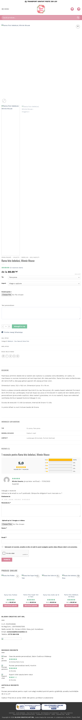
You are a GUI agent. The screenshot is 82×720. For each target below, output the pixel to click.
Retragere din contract (50, 713)
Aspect (4, 283)
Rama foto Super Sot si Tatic (30, 595)
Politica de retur (33, 713)
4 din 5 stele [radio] (17, 499)
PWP (78, 717)
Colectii (16, 257)
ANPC (53, 714)
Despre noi (60, 714)
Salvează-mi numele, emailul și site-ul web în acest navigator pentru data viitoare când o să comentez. (41, 547)
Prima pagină (6, 257)
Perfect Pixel (70, 717)
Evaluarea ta (6, 496)
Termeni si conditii (43, 714)
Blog (68, 714)
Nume (4, 528)
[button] (5, 9)
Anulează (77, 274)
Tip (3, 277)
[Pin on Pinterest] (17, 356)
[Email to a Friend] (14, 356)
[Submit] (78, 17)
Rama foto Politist (10, 595)
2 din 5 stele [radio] (5, 499)
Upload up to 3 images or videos (13, 520)
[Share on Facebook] (7, 356)
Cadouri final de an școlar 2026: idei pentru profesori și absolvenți (27, 698)
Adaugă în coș (19, 326)
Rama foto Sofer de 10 (51, 595)
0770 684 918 (13, 634)
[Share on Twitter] (10, 356)
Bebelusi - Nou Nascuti (30, 257)
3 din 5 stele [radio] (10, 499)
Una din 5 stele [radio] (2, 499)
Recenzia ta (6, 503)
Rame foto (26, 341)
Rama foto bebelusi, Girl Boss (71, 595)
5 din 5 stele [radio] (25, 499)
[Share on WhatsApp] (3, 356)
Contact (12, 713)
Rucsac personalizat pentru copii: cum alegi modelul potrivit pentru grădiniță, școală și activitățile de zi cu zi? (40, 692)
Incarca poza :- (7, 292)
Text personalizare (8, 305)
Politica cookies (66, 713)
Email (4, 537)
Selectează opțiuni (71, 605)
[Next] (76, 64)
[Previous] (5, 64)
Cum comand (20, 713)
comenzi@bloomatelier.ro (17, 632)
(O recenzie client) (16, 267)
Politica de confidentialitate (24, 714)
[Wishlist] (72, 9)
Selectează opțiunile (10, 605)
